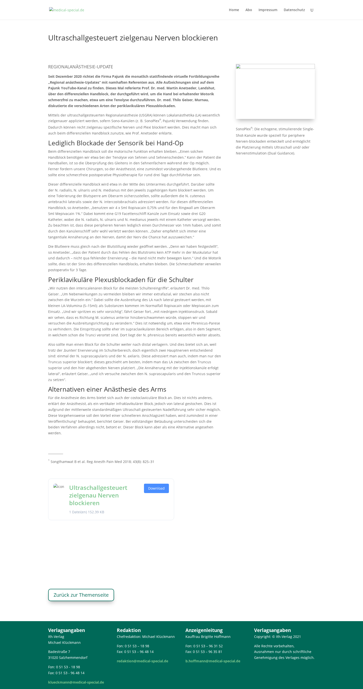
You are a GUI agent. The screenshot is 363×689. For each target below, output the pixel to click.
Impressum (268, 10)
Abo (248, 10)
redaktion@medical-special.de (142, 661)
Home (234, 10)
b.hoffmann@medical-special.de (212, 661)
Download (156, 488)
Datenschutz (294, 10)
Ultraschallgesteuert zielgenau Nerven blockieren (98, 495)
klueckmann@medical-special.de (76, 682)
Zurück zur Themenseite (81, 595)
